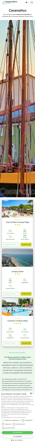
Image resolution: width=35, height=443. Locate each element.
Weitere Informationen (20, 417)
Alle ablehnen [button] (17, 436)
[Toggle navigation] (32, 2)
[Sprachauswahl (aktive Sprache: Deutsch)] (27, 2)
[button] (17, 440)
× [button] (33, 393)
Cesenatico (17, 219)
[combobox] (31, 393)
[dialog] (17, 417)
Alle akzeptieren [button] (17, 432)
